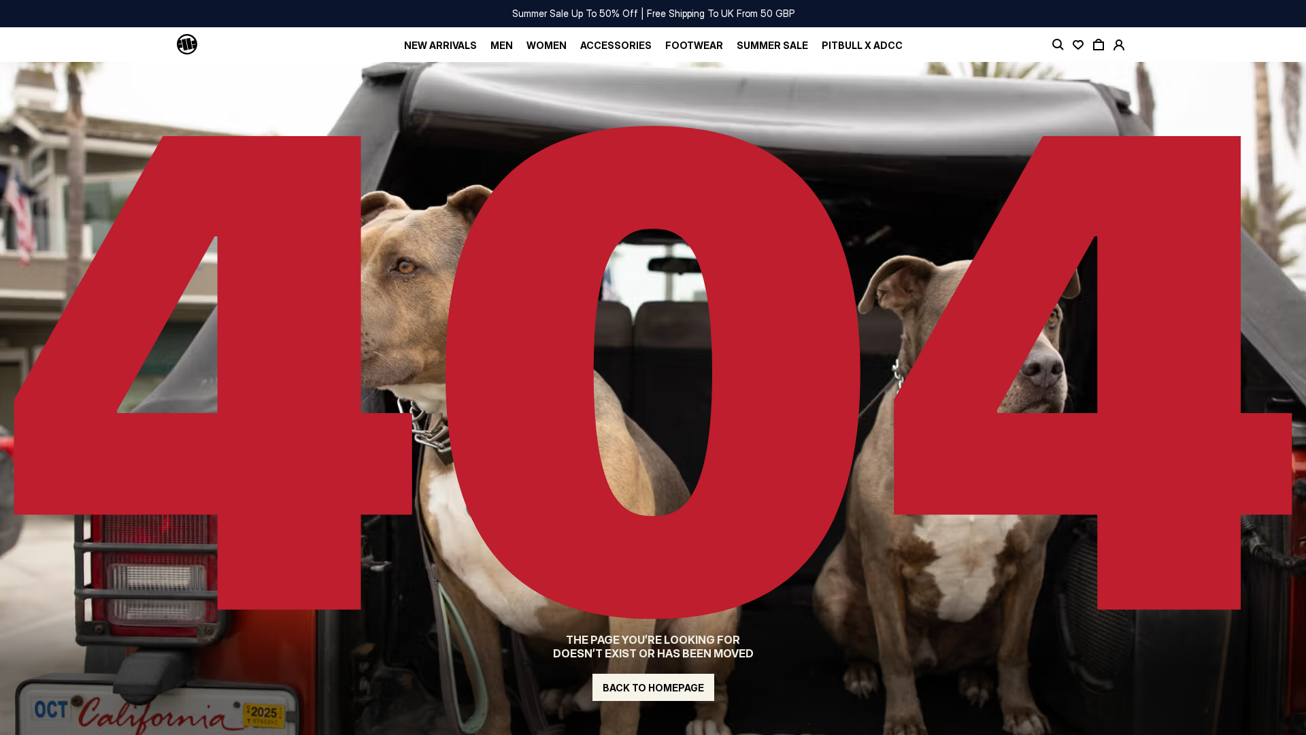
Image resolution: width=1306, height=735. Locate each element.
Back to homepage (653, 687)
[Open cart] (1098, 45)
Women (546, 45)
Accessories (616, 45)
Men (501, 45)
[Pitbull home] (187, 45)
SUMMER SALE (772, 45)
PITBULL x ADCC (862, 45)
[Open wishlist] (1078, 45)
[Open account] (1119, 45)
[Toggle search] (1058, 45)
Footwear (694, 45)
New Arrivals (440, 45)
